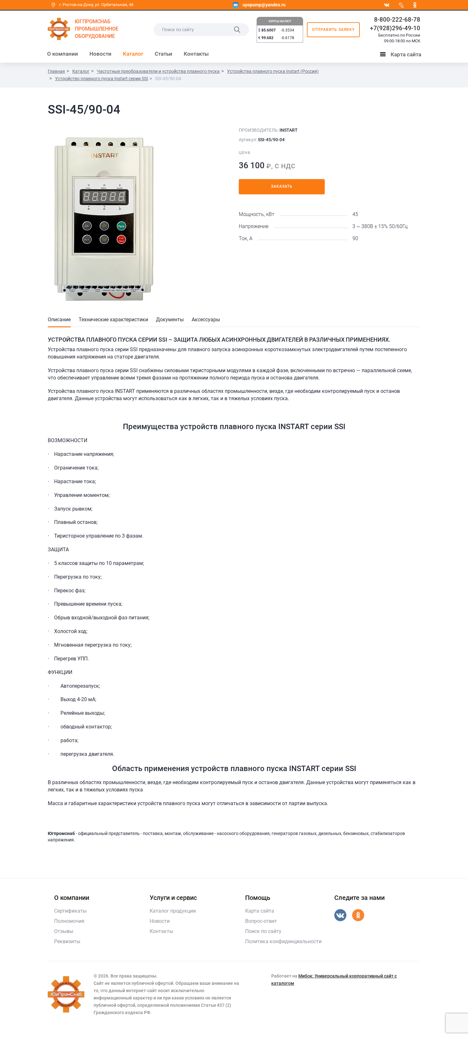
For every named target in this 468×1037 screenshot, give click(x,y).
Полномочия (69, 921)
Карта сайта (402, 55)
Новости (100, 54)
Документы (170, 320)
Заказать (282, 186)
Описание (59, 320)
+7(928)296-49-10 (395, 28)
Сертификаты (70, 911)
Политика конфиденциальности (283, 941)
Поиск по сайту (263, 931)
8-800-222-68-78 (397, 19)
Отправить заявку (333, 29)
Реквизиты (67, 941)
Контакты (196, 54)
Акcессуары (206, 320)
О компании (62, 54)
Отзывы (63, 931)
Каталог (133, 54)
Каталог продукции (173, 911)
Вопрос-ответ (261, 921)
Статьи (163, 54)
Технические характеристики (113, 320)
